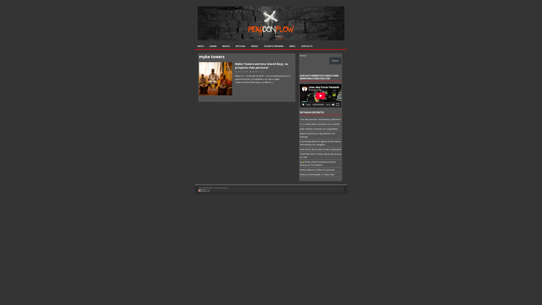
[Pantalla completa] (337, 104)
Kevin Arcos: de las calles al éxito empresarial (320, 149)
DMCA (292, 46)
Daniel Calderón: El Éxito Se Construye (317, 169)
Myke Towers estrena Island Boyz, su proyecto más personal (261, 65)
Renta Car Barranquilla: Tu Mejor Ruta (317, 174)
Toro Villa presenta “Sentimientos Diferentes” (320, 119)
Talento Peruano (274, 46)
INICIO (201, 46)
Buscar (303, 55)
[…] (272, 82)
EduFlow (255, 71)
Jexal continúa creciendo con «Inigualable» (319, 129)
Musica (226, 46)
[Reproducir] (303, 104)
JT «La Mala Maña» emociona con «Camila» (320, 124)
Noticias (240, 46)
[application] (320, 95)
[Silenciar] (333, 104)
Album (213, 46)
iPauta (225, 188)
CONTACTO (306, 46)
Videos (254, 46)
